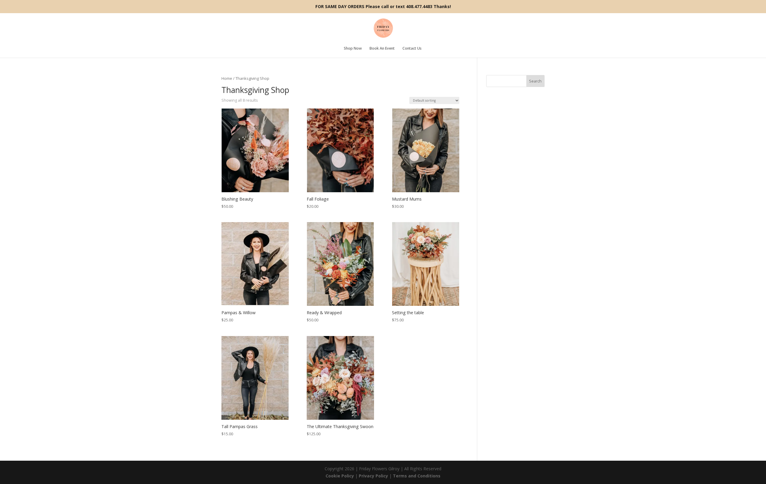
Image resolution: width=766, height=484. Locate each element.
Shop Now (353, 49)
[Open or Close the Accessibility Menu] (9, 451)
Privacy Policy (373, 476)
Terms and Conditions (416, 476)
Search (535, 81)
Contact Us (412, 49)
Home (226, 78)
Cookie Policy (340, 476)
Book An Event (382, 49)
